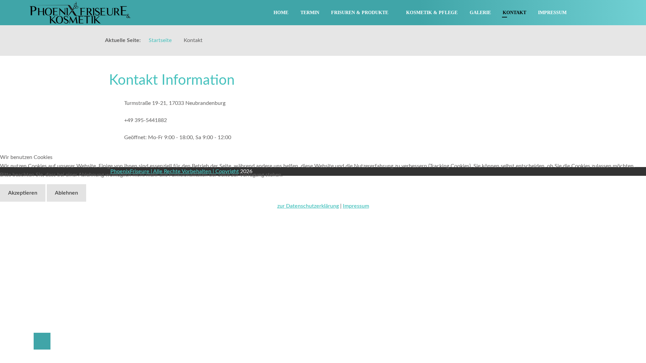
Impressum (356, 206)
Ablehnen (66, 193)
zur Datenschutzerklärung (308, 206)
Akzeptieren (22, 193)
